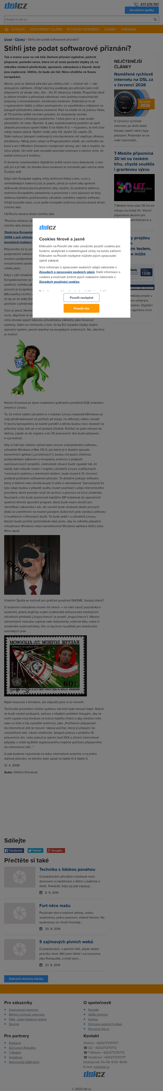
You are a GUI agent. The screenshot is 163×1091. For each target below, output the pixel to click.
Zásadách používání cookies (59, 281)
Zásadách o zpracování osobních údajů (67, 272)
